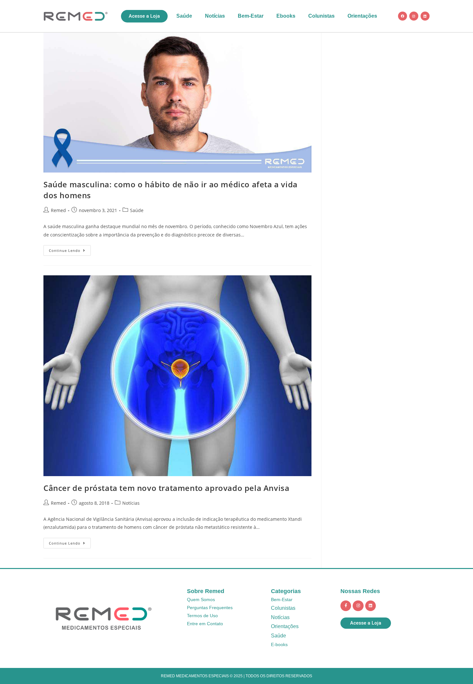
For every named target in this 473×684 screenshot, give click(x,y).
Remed (58, 210)
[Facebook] (402, 16)
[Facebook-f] (345, 605)
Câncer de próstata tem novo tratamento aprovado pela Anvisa (166, 488)
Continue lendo (70, 249)
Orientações (362, 16)
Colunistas (321, 16)
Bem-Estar (251, 16)
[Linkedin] (425, 16)
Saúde (184, 16)
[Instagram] (413, 16)
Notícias (215, 16)
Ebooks (285, 16)
